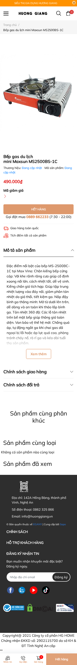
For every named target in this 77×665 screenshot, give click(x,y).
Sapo (63, 524)
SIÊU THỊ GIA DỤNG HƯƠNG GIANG (35, 3)
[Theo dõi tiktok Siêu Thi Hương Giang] (45, 590)
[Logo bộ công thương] (38, 607)
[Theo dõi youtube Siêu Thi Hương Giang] (33, 590)
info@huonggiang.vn (37, 516)
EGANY (37, 524)
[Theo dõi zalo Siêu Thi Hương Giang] (22, 590)
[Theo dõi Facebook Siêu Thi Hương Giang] (10, 590)
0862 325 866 (43, 509)
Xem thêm (39, 354)
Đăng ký (61, 577)
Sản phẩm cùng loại (29, 442)
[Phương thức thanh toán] (32, 620)
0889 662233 (37, 217)
